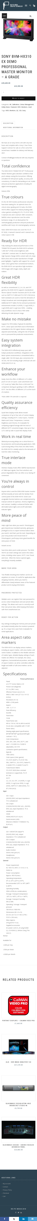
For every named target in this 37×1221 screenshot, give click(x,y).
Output (5, 827)
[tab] (8, 123)
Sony (24, 110)
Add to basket (19, 98)
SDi (20, 110)
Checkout (6, 1193)
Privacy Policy (7, 1190)
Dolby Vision (6, 107)
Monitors (24, 107)
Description (8, 123)
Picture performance (27, 679)
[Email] (32, 1219)
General (5, 860)
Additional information (13, 127)
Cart (4, 1196)
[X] (14, 1219)
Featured (14, 107)
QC (17, 110)
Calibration (15, 104)
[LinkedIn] (23, 1219)
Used (30, 107)
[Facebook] (4, 1219)
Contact (5, 1187)
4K (10, 104)
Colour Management (27, 104)
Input (4, 791)
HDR (18, 107)
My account (7, 1184)
